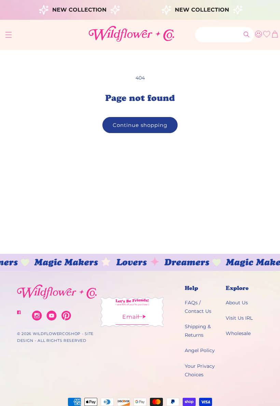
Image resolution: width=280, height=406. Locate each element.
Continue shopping (140, 125)
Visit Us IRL (239, 318)
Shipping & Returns (198, 330)
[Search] (246, 34)
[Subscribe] (141, 319)
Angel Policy (200, 350)
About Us (237, 303)
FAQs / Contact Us (198, 307)
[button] (8, 34)
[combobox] (224, 34)
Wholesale (238, 333)
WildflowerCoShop (57, 333)
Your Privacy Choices (200, 370)
